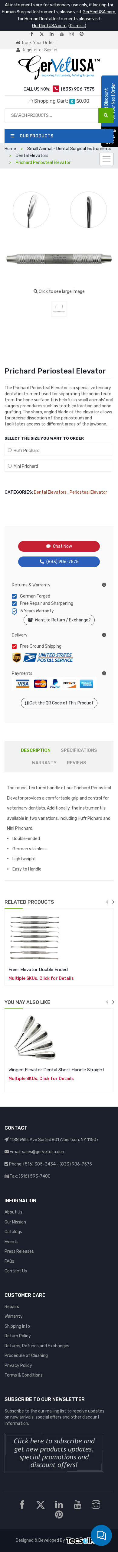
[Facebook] (34, 34)
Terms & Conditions (24, 1375)
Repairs (12, 1306)
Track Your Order (37, 42)
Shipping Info (17, 1326)
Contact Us (16, 1271)
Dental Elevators (50, 492)
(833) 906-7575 (62, 561)
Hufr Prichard (26, 450)
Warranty (14, 1316)
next (113, 901)
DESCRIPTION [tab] (36, 750)
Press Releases (19, 1251)
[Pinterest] (84, 34)
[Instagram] (74, 34)
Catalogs (13, 1231)
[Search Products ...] (105, 115)
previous (107, 901)
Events (11, 1241)
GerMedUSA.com (99, 11)
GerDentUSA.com (49, 25)
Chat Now (62, 546)
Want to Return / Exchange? (62, 620)
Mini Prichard (25, 466)
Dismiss (77, 25)
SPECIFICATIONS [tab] (79, 750)
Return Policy (18, 1336)
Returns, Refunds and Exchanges (37, 1345)
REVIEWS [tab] (76, 762)
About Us (13, 1212)
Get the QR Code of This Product (60, 703)
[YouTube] (64, 34)
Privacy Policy (18, 1365)
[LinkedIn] (54, 34)
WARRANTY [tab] (44, 762)
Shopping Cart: (61, 101)
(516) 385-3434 (39, 1164)
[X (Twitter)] (44, 34)
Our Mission (15, 1222)
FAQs (9, 1261)
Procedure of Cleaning (26, 1355)
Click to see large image (61, 291)
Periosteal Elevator (88, 492)
